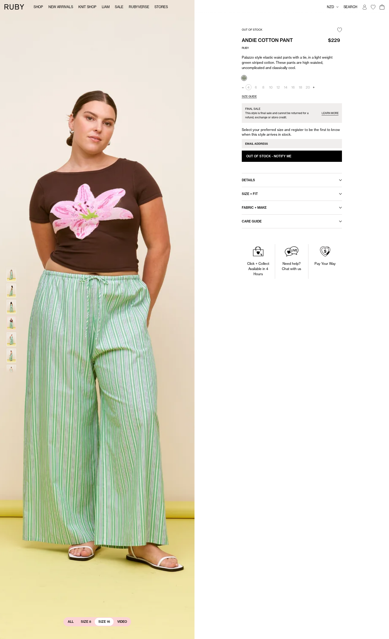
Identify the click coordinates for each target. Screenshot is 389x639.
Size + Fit (250, 194)
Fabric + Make (254, 208)
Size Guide (249, 96)
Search (350, 7)
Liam (106, 7)
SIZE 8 (86, 622)
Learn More (330, 113)
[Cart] (381, 7)
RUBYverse (139, 7)
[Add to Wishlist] (339, 30)
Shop (38, 7)
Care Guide (252, 221)
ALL (71, 622)
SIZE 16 (104, 622)
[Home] (14, 7)
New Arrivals (60, 7)
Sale (119, 7)
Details (248, 180)
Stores (161, 7)
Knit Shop (87, 7)
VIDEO (122, 622)
